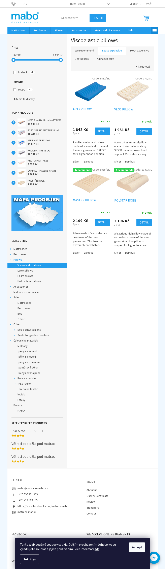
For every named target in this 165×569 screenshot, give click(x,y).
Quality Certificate (97, 496)
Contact (91, 514)
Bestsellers (82, 59)
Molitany (23, 346)
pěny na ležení (27, 357)
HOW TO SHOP (78, 4)
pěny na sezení (28, 351)
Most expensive (139, 51)
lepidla (22, 395)
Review (91, 502)
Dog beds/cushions (29, 330)
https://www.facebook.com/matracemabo (43, 506)
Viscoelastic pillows (29, 265)
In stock (25, 72)
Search (98, 18)
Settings (29, 559)
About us (92, 490)
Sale (16, 297)
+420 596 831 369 (28, 494)
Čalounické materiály (25, 341)
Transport (93, 508)
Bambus (88, 162)
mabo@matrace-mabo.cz (33, 489)
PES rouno (25, 384)
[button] (154, 558)
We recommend (84, 51)
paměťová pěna (28, 368)
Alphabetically (105, 59)
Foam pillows (25, 276)
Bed (20, 314)
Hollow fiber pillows (29, 281)
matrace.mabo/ (27, 512)
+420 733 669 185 (28, 500)
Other (21, 319)
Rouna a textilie (27, 378)
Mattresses (20, 249)
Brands (17, 405)
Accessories (21, 287)
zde (97, 549)
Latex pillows (25, 271)
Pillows (17, 260)
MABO (24, 90)
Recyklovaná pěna (29, 373)
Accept (137, 547)
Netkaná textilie (29, 389)
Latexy (21, 400)
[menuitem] (18, 30)
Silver (76, 162)
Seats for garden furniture (33, 335)
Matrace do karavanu (26, 292)
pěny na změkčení (29, 362)
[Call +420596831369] (17, 3)
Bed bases (19, 254)
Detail (102, 131)
